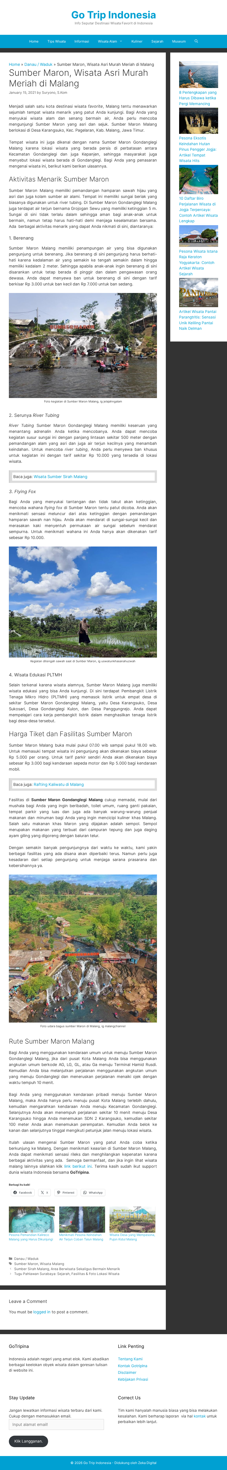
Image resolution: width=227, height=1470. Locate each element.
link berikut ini (78, 1166)
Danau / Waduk (38, 64)
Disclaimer (127, 1372)
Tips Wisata (56, 41)
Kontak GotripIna (132, 1366)
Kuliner (137, 41)
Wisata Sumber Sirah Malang (60, 476)
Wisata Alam (107, 41)
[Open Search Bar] (196, 41)
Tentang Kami (130, 1359)
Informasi (81, 41)
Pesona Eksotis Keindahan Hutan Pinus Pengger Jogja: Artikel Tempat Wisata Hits (198, 149)
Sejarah (157, 41)
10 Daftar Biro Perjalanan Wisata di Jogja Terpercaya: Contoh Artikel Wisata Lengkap (198, 209)
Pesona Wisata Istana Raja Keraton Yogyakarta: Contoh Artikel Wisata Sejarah (198, 262)
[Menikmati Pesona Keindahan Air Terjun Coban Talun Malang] (82, 1219)
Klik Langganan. (28, 1441)
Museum (179, 41)
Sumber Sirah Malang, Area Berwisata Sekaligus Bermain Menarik (67, 1269)
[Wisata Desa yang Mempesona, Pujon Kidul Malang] (132, 1219)
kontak (200, 1416)
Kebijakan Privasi (133, 1379)
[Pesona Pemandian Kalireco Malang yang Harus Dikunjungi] (32, 1219)
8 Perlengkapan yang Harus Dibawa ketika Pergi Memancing (198, 98)
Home (34, 41)
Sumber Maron (26, 1264)
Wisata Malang (52, 1264)
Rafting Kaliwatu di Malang (59, 784)
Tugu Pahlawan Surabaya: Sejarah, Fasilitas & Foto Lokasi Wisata (66, 1274)
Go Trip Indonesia (113, 15)
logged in (42, 1312)
